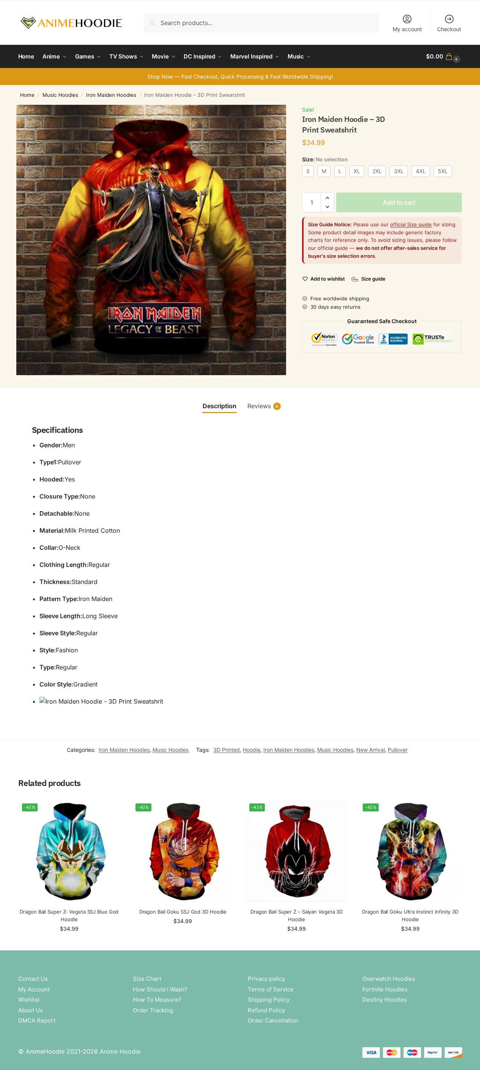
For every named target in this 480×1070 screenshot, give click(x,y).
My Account (34, 989)
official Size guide (411, 224)
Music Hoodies (60, 95)
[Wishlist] (109, 811)
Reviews (263, 406)
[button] (444, 56)
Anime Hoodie (120, 1051)
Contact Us (33, 978)
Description (219, 406)
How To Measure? (157, 999)
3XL (399, 171)
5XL (443, 171)
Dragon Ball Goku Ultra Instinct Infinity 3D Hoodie (410, 915)
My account (407, 29)
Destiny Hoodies (384, 999)
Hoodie (251, 749)
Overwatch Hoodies (388, 978)
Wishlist (28, 999)
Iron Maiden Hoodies (111, 95)
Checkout (449, 29)
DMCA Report (36, 1020)
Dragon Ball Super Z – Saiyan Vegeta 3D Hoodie (296, 915)
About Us (30, 1010)
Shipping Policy (269, 999)
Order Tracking (153, 1010)
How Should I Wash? (160, 989)
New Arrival (370, 749)
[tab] (219, 406)
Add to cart (399, 202)
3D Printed (226, 749)
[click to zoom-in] (151, 240)
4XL (421, 171)
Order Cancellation (273, 1020)
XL (357, 171)
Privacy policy (266, 978)
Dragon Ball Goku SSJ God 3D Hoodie (183, 912)
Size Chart (147, 978)
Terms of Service (271, 989)
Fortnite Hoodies (385, 989)
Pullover (398, 749)
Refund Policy (266, 1010)
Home (27, 95)
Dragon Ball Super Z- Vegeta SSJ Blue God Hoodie (69, 915)
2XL (377, 171)
